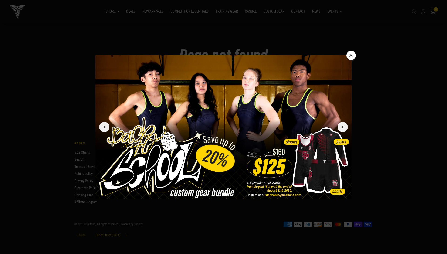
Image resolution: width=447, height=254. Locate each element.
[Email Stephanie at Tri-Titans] (223, 127)
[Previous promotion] (104, 127)
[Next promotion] (343, 127)
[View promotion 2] (225, 194)
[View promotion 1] (220, 194)
